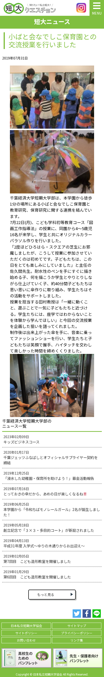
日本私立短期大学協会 (26, 625)
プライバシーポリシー (76, 633)
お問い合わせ (26, 640)
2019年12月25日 (48, 476)
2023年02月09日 (21, 439)
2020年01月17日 (50, 457)
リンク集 (76, 640)
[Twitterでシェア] (77, 613)
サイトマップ (76, 625)
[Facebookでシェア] (87, 613)
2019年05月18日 (48, 528)
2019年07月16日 (43, 491)
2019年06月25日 (51, 509)
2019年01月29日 (37, 574)
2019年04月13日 (44, 543)
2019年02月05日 (37, 559)
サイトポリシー (26, 633)
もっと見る (45, 594)
